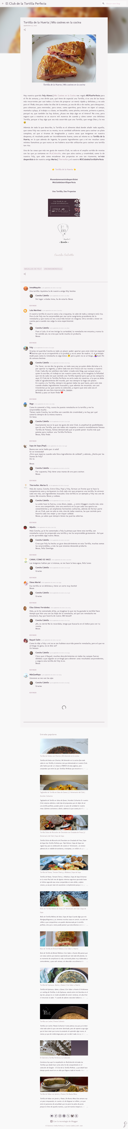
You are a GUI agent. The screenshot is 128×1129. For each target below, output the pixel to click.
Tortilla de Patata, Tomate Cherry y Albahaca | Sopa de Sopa (60, 872)
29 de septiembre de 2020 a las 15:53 (59, 682)
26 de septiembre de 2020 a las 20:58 (60, 500)
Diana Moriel (35, 582)
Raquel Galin (35, 640)
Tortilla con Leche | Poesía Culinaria (52, 1021)
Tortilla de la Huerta (64, 169)
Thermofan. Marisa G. (39, 485)
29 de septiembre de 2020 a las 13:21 (51, 640)
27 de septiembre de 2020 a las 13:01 (59, 540)
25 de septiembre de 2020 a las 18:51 (59, 295)
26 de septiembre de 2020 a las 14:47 (57, 446)
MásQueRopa (35, 674)
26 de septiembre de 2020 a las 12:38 (60, 421)
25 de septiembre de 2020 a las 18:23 (52, 310)
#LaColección (54, 153)
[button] (25, 30)
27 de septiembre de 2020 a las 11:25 (46, 527)
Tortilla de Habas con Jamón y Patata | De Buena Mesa (58, 1094)
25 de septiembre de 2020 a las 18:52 (59, 328)
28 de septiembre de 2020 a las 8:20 (61, 559)
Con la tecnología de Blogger (65, 1121)
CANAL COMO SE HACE (40, 559)
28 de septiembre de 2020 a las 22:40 (60, 567)
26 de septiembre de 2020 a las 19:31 (59, 485)
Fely (31, 347)
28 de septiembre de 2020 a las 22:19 (60, 607)
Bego (32, 403)
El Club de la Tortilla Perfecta (26, 3)
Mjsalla (33, 527)
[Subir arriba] (125, 1124)
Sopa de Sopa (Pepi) (38, 445)
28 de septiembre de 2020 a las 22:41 (60, 620)
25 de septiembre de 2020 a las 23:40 (44, 347)
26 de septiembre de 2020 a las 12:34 (60, 363)
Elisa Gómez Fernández (40, 607)
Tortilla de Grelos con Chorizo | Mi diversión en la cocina (59, 756)
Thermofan (63, 159)
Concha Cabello (42, 295)
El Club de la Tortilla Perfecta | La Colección (55, 1058)
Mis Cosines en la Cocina (65, 95)
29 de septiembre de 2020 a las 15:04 (51, 674)
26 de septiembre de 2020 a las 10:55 (44, 404)
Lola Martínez (35, 310)
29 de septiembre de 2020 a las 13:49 (60, 653)
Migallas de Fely (33, 269)
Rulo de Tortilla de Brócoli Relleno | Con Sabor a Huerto (59, 949)
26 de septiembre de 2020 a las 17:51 (59, 468)
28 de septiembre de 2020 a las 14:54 (51, 582)
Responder (33, 306)
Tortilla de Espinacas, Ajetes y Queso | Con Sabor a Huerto (60, 985)
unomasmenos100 (53, 269)
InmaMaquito (35, 287)
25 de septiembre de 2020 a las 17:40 (51, 287)
